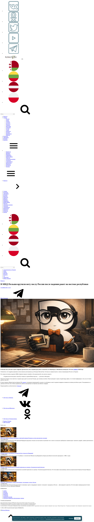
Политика (5, 136)
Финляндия (8, 133)
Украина (8, 125)
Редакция (5, 493)
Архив (4, 490)
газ (4, 276)
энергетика (6, 277)
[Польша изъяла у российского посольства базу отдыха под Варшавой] (8, 452)
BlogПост (8, 154)
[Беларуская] (13, 70)
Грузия (7, 128)
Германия (8, 127)
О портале (5, 495)
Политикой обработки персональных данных (55, 519)
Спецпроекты (9, 161)
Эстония (8, 122)
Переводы (8, 151)
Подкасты (8, 165)
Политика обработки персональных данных (13, 498)
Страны (5, 117)
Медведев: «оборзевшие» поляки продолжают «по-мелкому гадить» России (18, 482)
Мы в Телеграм (4, 298)
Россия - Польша (7, 421)
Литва (7, 120)
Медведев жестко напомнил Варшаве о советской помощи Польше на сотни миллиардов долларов (24, 438)
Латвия (7, 121)
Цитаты (8, 166)
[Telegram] (13, 53)
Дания (7, 130)
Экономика (6, 137)
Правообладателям (7, 497)
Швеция (8, 135)
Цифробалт (8, 155)
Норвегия (8, 131)
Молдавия (8, 126)
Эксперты (8, 160)
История (5, 138)
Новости (5, 116)
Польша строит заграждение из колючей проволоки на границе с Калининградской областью (23, 467)
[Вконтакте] (13, 11)
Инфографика (9, 156)
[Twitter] (13, 32)
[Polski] (13, 102)
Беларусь (8, 123)
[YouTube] (13, 42)
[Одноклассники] (13, 21)
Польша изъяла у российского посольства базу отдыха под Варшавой (17, 453)
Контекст (5, 140)
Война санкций (7, 278)
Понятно (77, 518)
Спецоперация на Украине (9, 269)
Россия (7, 119)
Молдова (5, 273)
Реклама (5, 492)
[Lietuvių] (13, 81)
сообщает (75, 369)
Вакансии (5, 494)
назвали (24, 382)
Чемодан (8, 158)
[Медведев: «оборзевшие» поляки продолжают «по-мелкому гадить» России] (8, 481)
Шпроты (8, 153)
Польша (8, 132)
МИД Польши (6, 422)
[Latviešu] (13, 91)
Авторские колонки (10, 159)
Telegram (19, 386)
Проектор (8, 164)
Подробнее (71, 518)
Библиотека (9, 163)
